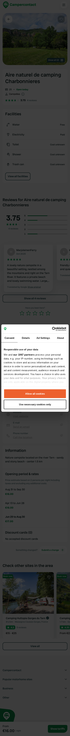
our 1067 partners (24, 354)
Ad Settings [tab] (43, 338)
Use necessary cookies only (35, 404)
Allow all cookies (35, 393)
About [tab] (60, 338)
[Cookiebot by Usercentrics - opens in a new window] (52, 329)
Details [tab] (26, 338)
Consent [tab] (9, 338)
